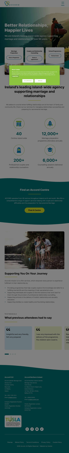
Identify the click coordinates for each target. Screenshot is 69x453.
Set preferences (28, 80)
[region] (34, 75)
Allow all (40, 80)
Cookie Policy (15, 76)
